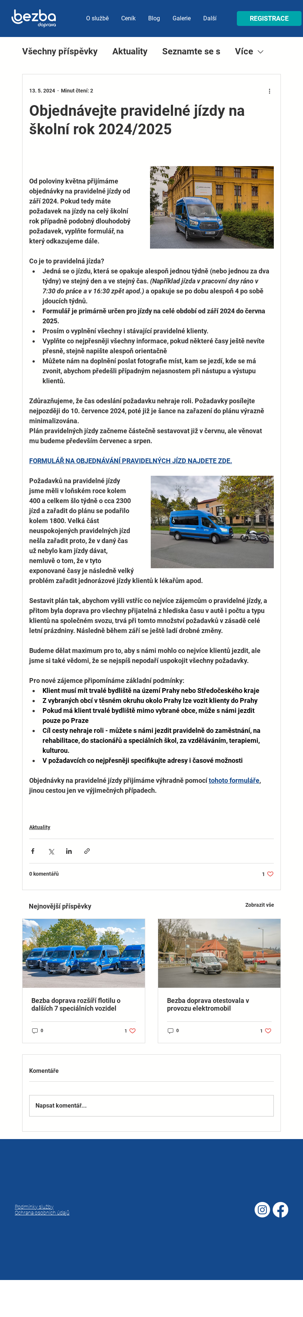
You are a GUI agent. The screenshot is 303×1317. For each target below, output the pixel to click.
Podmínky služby (34, 1207)
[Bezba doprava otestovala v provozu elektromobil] (219, 953)
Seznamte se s (191, 51)
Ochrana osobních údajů (42, 1213)
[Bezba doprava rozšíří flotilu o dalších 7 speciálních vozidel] (84, 953)
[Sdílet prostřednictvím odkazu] (87, 851)
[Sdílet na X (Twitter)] (50, 851)
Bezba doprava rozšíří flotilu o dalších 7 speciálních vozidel (75, 1004)
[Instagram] (262, 1209)
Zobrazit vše (259, 905)
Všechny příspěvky (60, 51)
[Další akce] (269, 90)
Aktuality (129, 51)
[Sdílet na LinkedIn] (68, 851)
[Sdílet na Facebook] (32, 851)
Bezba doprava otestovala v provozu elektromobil (208, 1004)
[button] (269, 18)
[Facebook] (280, 1209)
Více (244, 51)
